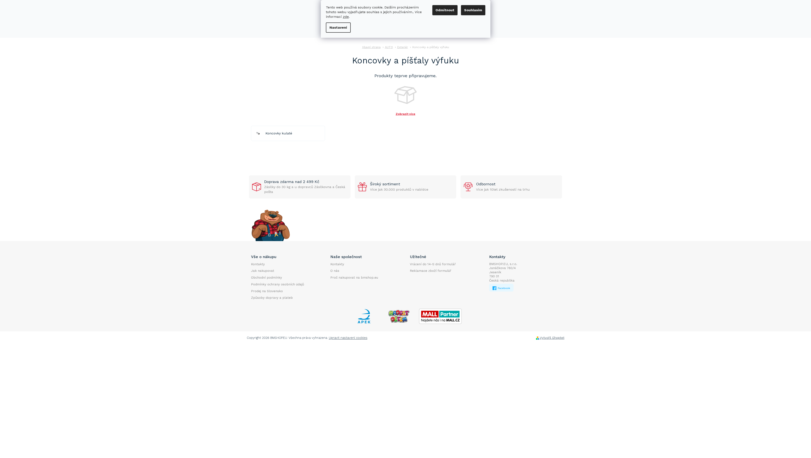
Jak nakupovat (262, 271)
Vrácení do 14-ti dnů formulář (433, 264)
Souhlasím (473, 10)
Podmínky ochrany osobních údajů (277, 284)
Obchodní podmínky (266, 277)
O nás (334, 271)
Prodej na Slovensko (267, 291)
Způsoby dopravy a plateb (272, 298)
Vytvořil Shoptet (552, 338)
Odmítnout (445, 10)
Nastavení (338, 27)
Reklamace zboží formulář (430, 271)
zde (346, 17)
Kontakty (258, 264)
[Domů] (371, 47)
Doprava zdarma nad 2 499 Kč (291, 181)
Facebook (503, 288)
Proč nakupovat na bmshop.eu (354, 277)
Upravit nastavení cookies (348, 338)
